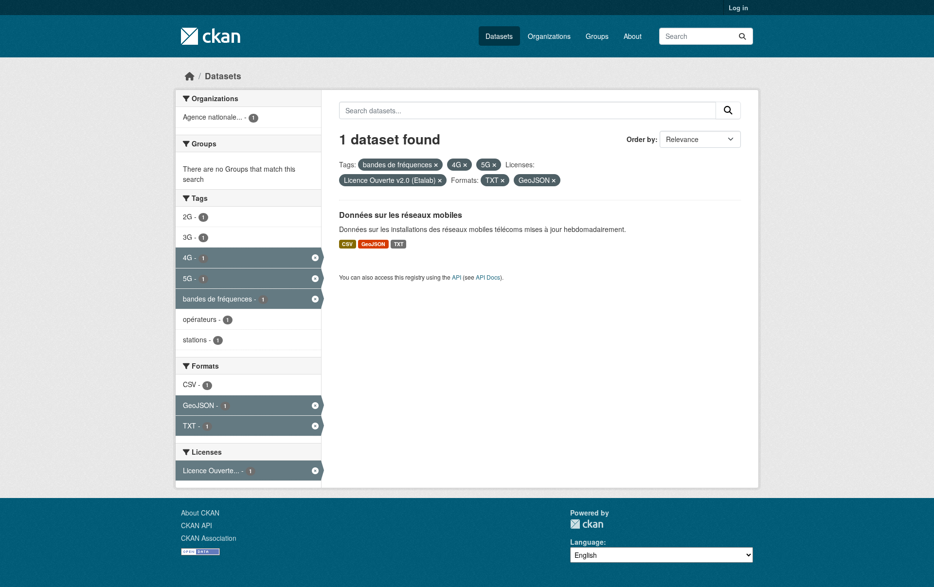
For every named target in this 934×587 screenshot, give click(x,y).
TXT (398, 244)
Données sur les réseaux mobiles (400, 214)
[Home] (190, 76)
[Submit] (742, 36)
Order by (641, 139)
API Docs (488, 277)
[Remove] (436, 165)
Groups (597, 36)
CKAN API (196, 525)
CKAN (586, 524)
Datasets (499, 36)
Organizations (549, 36)
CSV (347, 244)
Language (587, 542)
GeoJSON (373, 244)
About (633, 36)
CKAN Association (208, 538)
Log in (738, 7)
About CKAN (200, 512)
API (456, 277)
